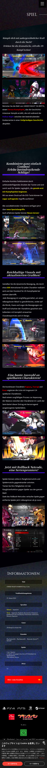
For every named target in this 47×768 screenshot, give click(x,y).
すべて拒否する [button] (34, 764)
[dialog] (23, 754)
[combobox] (44, 742)
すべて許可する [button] (12, 764)
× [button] (44, 744)
